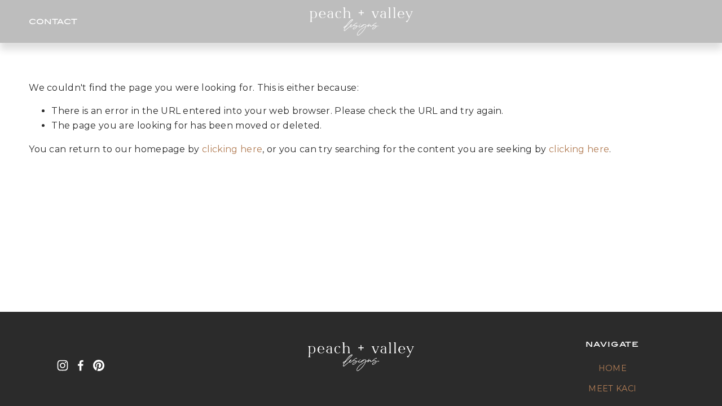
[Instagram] (62, 365)
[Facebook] (80, 365)
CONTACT (53, 21)
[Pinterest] (98, 365)
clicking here (232, 149)
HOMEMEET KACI (612, 378)
